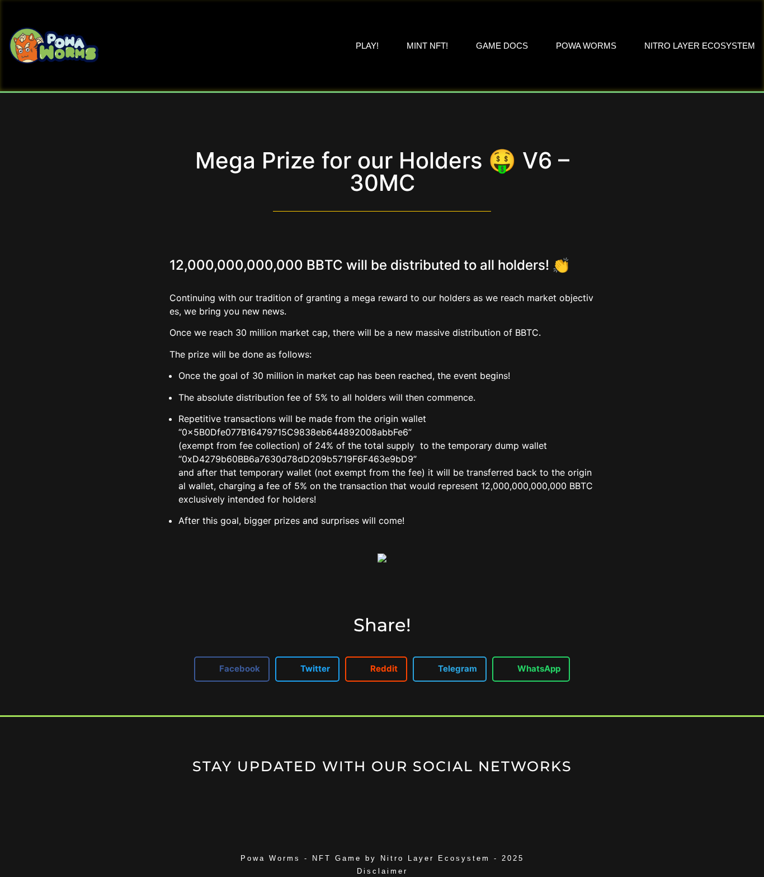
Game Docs (502, 45)
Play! (367, 45)
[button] (232, 669)
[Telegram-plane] (351, 800)
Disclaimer (382, 871)
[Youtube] (413, 800)
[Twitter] (382, 800)
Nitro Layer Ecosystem (699, 45)
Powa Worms (586, 45)
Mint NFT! (427, 45)
